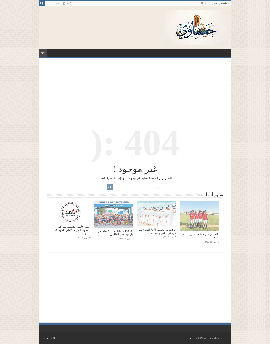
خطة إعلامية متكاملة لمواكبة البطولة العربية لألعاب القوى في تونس (71, 230)
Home (204, 3)
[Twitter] (67, 3)
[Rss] (71, 3)
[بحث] (42, 3)
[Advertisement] (135, 88)
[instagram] (63, 3)
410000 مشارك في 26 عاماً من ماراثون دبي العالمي (115, 233)
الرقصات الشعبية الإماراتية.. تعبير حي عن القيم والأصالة (157, 231)
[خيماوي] (196, 26)
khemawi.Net (50, 338)
